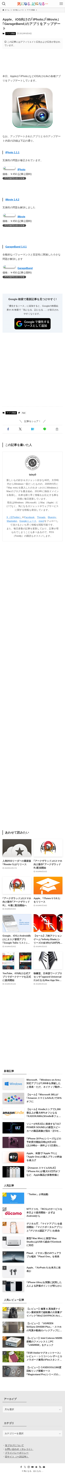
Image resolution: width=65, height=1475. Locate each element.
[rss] (40, 1467)
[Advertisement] (32, 61)
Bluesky (52, 517)
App (23, 413)
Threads (41, 517)
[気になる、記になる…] (32, 4)
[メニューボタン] (61, 4)
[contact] (43, 1467)
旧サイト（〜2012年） (17, 1456)
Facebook (29, 517)
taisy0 (32, 474)
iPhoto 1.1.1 (12, 152)
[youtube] (32, 1467)
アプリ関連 (10, 33)
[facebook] (21, 1467)
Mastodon (12, 521)
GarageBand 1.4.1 (16, 246)
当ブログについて (14, 1445)
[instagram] (28, 1467)
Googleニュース (27, 521)
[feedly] (36, 1467)
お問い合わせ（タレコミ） (19, 1449)
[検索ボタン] (4, 4)
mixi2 (41, 521)
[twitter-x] (25, 1467)
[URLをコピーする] (56, 429)
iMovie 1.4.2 (12, 199)
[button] (8, 429)
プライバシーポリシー (17, 1453)
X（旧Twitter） (14, 517)
